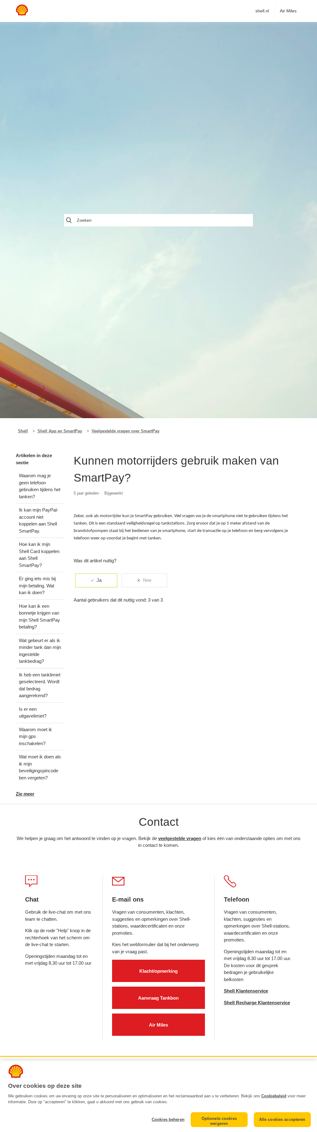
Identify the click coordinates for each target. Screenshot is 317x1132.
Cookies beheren (168, 1119)
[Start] (22, 14)
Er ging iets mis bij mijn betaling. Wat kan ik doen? (37, 585)
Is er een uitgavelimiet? (32, 712)
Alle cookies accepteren (282, 1119)
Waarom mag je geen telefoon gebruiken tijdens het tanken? (39, 486)
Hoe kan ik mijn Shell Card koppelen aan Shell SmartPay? (39, 555)
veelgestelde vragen (179, 838)
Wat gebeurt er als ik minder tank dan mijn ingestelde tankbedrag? (40, 651)
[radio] (96, 580)
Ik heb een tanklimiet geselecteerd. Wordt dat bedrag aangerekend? (39, 685)
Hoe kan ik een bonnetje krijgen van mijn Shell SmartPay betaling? (39, 616)
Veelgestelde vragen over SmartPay (125, 431)
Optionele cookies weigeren (219, 1121)
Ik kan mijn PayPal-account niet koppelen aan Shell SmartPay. (38, 520)
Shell (23, 431)
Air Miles (288, 10)
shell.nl (262, 10)
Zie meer (25, 793)
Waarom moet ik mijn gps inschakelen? (35, 736)
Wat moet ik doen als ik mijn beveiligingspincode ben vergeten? (40, 767)
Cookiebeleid (273, 1096)
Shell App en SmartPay (59, 431)
